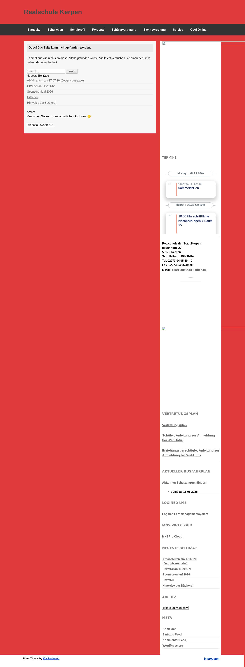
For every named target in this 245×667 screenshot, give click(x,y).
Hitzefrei (32, 97)
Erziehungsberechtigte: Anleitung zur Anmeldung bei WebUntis (190, 453)
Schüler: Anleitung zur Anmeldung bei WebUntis (188, 438)
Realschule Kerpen (53, 12)
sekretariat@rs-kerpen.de (189, 269)
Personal (98, 29)
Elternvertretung (154, 29)
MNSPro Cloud (172, 536)
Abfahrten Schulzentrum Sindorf (184, 482)
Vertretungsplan (174, 425)
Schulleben (55, 29)
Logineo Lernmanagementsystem (185, 513)
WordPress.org (172, 645)
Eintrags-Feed (172, 634)
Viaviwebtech (51, 658)
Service (178, 29)
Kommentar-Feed (174, 640)
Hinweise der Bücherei (41, 102)
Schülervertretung (124, 29)
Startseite (33, 29)
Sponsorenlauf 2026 (40, 91)
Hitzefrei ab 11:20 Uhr (41, 86)
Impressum (211, 658)
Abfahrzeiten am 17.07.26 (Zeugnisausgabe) (55, 80)
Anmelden (169, 628)
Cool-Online (198, 29)
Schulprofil (77, 29)
